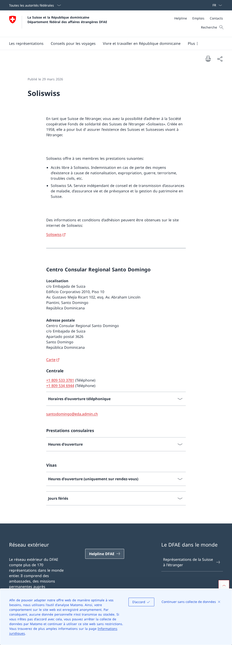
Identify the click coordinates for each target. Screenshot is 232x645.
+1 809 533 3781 (60, 380)
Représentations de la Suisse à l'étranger (188, 562)
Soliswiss (54, 234)
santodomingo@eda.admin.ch (72, 413)
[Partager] (220, 59)
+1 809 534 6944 (60, 385)
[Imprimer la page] (208, 59)
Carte (51, 359)
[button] (26, 43)
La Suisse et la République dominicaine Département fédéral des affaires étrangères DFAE (67, 19)
